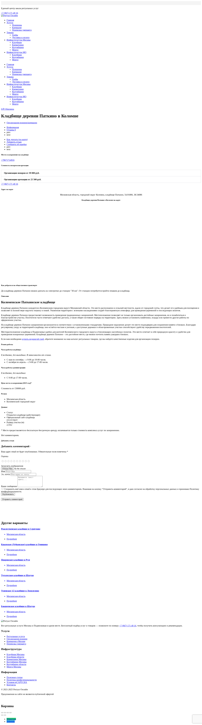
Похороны (17, 25)
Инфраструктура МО (16, 52)
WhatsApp (11, 719)
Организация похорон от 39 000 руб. (21, 173)
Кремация (16, 27)
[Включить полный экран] (8, 712)
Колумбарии (18, 47)
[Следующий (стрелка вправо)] (5, 715)
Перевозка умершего (22, 30)
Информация (13, 127)
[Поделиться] (5, 712)
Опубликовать (8, 494)
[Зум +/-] (10, 712)
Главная (10, 20)
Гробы (15, 35)
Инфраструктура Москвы (19, 40)
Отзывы (11, 130)
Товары (10, 32)
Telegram (11, 721)
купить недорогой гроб (33, 339)
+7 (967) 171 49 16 (127, 626)
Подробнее (12, 539)
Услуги (10, 22)
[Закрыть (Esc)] (2, 712)
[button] (101, 173)
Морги (15, 50)
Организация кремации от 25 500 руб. (22, 179)
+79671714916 (7, 160)
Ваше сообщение (9, 486)
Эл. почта (5, 474)
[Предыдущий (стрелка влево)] (2, 715)
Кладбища (17, 42)
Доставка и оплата (20, 37)
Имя (3, 471)
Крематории (18, 45)
